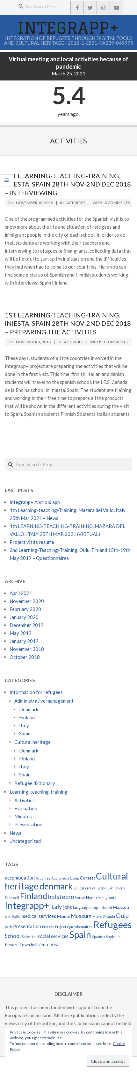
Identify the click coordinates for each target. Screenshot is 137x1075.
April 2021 (21, 593)
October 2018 (25, 657)
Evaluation (25, 808)
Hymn (91, 897)
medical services (39, 916)
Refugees (112, 924)
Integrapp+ (27, 905)
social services (53, 936)
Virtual (43, 945)
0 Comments (117, 202)
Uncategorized (25, 841)
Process (48, 927)
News (15, 833)
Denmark (28, 709)
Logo (95, 907)
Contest (87, 878)
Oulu (122, 915)
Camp (74, 878)
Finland (27, 717)
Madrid (106, 907)
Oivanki (109, 916)
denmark (56, 886)
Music (97, 916)
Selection (29, 936)
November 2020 (27, 601)
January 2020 (24, 617)
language (81, 907)
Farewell (12, 898)
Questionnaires (79, 927)
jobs (67, 907)
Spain (25, 733)
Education (81, 888)
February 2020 (25, 609)
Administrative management (44, 701)
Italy (24, 725)
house (80, 898)
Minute (63, 916)
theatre (11, 944)
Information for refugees (36, 692)
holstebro (61, 896)
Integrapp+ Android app (35, 502)
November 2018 (27, 649)
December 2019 (27, 625)
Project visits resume (32, 542)
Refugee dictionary (34, 783)
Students (113, 936)
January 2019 (24, 641)
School (13, 936)
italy (56, 906)
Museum (81, 916)
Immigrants (107, 898)
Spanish (98, 936)
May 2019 (21, 633)
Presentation (28, 824)
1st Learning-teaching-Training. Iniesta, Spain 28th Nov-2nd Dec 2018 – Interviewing (68, 184)
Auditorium (60, 878)
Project (60, 927)
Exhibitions (116, 888)
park (8, 927)
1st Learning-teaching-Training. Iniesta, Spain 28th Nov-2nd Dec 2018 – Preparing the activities (68, 323)
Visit (55, 944)
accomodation (20, 878)
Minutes (23, 816)
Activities (75, 202)
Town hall (28, 944)
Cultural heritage (32, 742)
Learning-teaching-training (39, 792)
